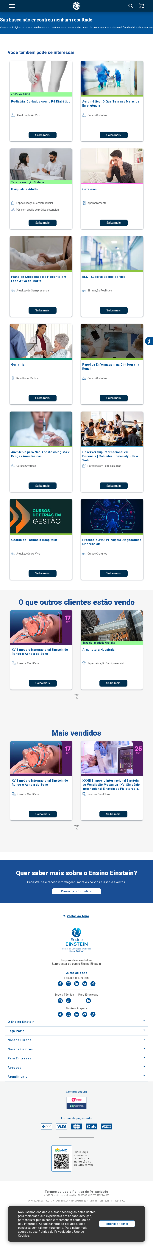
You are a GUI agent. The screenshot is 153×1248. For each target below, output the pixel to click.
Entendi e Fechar (117, 1224)
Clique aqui (81, 1152)
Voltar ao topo (78, 916)
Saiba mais (42, 135)
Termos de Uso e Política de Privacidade (76, 1191)
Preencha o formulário (76, 891)
